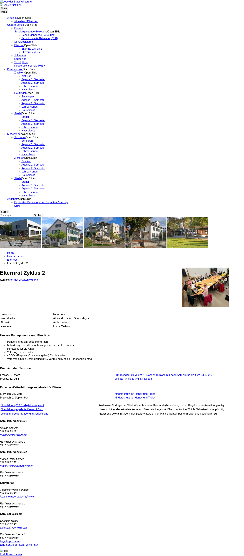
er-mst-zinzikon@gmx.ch (25, 279)
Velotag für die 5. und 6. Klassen (133, 378)
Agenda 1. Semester (33, 79)
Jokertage (20, 55)
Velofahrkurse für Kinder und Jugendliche (24, 413)
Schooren (20, 137)
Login (3, 541)
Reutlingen (20, 93)
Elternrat (19, 45)
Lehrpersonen (29, 86)
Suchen (38, 215)
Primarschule (15, 69)
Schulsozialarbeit (24, 41)
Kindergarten (14, 134)
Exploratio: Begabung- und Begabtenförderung (41, 202)
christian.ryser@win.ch (13, 527)
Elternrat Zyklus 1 (31, 48)
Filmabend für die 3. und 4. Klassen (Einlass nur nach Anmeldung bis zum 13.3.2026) (163, 375)
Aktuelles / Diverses (26, 21)
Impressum (13, 541)
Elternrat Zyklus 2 (31, 52)
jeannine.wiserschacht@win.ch (18, 496)
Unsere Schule (15, 24)
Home (10, 252)
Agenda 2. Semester (33, 82)
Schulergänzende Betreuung (30, 31)
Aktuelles (12, 17)
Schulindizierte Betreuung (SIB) (39, 38)
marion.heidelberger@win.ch (16, 465)
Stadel (18, 113)
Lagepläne (20, 58)
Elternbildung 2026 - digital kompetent (22, 405)
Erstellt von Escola (11, 554)
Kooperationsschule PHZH (29, 65)
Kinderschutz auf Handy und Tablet (134, 393)
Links (17, 205)
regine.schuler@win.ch (13, 434)
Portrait (18, 28)
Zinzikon (19, 72)
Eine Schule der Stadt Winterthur (19, 544)
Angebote (12, 198)
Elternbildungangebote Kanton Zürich (22, 409)
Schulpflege (21, 62)
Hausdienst (28, 89)
